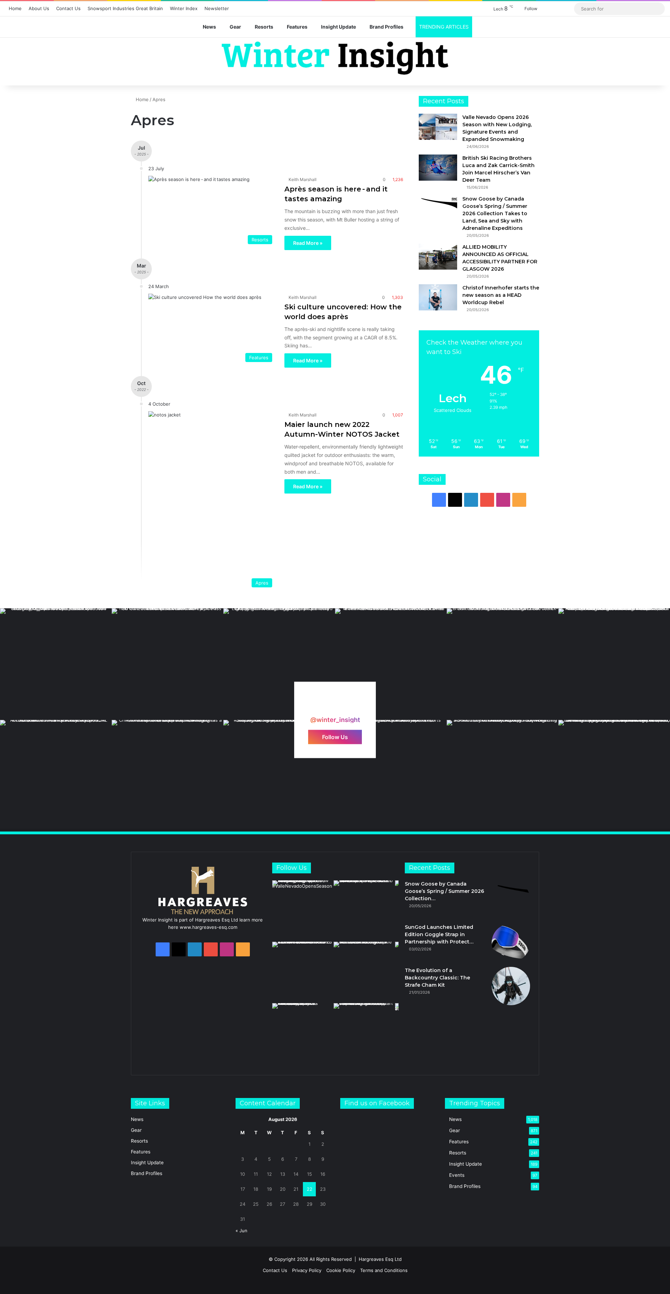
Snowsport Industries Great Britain (125, 8)
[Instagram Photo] (56, 664)
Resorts (264, 27)
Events (456, 1175)
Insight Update (338, 27)
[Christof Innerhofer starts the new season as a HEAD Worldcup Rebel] (438, 297)
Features (297, 27)
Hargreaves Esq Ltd (380, 1259)
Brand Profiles (386, 27)
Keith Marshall (303, 179)
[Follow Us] (335, 706)
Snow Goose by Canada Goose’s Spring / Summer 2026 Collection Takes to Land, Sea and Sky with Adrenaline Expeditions (494, 213)
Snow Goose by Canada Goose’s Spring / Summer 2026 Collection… (444, 891)
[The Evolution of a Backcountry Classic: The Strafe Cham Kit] (511, 986)
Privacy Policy (306, 1270)
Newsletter (216, 8)
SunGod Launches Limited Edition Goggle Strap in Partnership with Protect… (439, 934)
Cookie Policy (340, 1270)
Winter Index (184, 8)
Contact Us (68, 8)
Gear (235, 27)
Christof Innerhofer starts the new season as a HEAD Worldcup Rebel (500, 295)
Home (15, 8)
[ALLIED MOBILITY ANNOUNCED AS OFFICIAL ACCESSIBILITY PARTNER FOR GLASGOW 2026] (438, 256)
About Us (39, 8)
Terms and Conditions (384, 1270)
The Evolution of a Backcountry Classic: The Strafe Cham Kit (437, 977)
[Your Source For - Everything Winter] (335, 58)
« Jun (241, 1230)
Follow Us (335, 736)
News (209, 27)
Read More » (307, 243)
